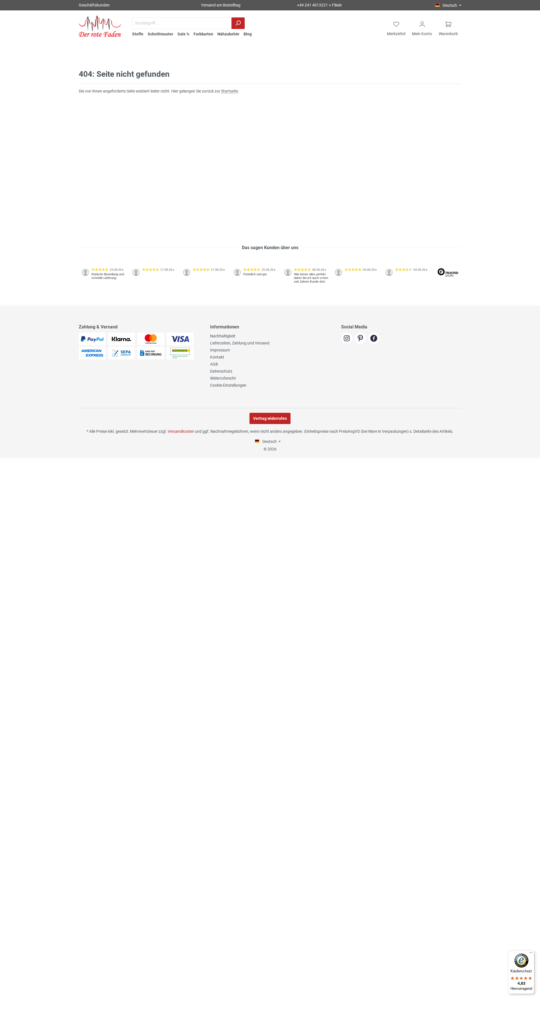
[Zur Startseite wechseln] (100, 26)
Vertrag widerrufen (270, 418)
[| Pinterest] (361, 339)
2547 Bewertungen (96, 303)
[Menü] (531, 953)
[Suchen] (238, 23)
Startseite (229, 91)
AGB (214, 364)
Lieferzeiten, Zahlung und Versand (239, 343)
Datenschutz (221, 371)
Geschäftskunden (94, 5)
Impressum (220, 350)
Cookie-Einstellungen (228, 385)
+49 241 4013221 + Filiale (319, 5)
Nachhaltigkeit (222, 336)
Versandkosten (181, 431)
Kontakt (217, 357)
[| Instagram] (348, 339)
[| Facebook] (374, 339)
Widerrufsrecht (223, 378)
